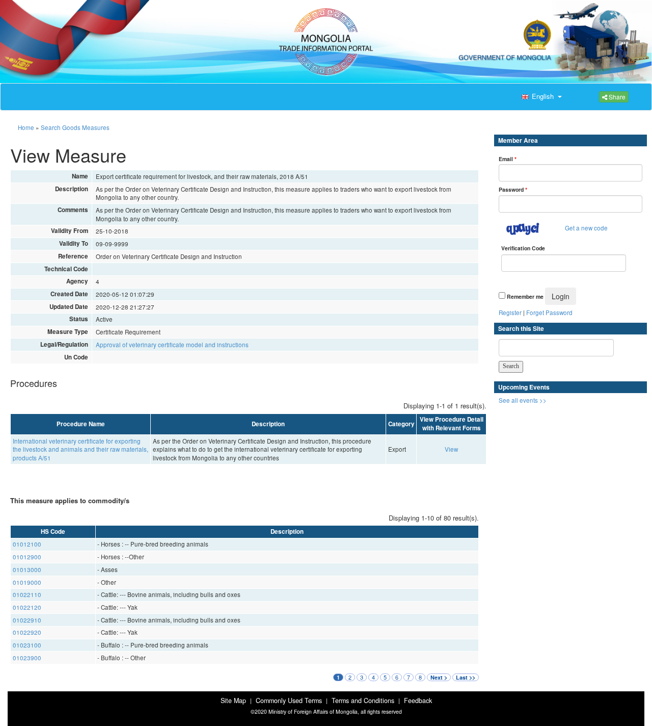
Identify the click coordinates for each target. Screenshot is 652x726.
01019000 (27, 582)
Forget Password (549, 312)
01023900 (27, 658)
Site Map (233, 700)
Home (26, 127)
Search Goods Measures (75, 127)
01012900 (27, 557)
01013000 (27, 569)
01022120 (27, 607)
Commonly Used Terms (289, 700)
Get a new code (586, 228)
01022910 (27, 620)
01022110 (27, 594)
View (451, 449)
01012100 (27, 544)
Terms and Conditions (363, 700)
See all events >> (523, 400)
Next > (438, 677)
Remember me (525, 296)
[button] (540, 97)
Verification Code (523, 248)
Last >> (465, 677)
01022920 (27, 632)
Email (508, 159)
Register (510, 312)
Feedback (418, 700)
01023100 (27, 645)
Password (513, 189)
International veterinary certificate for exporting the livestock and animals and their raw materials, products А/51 (80, 449)
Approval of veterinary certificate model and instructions (172, 345)
